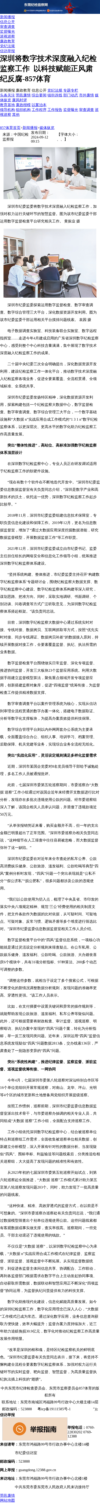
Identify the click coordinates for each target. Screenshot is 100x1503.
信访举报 (7, 51)
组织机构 (23, 110)
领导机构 (7, 110)
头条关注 (7, 95)
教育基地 (7, 105)
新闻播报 (7, 17)
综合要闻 (39, 95)
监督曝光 (7, 31)
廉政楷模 (23, 105)
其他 (16, 115)
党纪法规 (7, 46)
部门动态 (70, 95)
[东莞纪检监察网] (50, 13)
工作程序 (39, 110)
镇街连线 (54, 95)
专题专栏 (70, 90)
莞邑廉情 (23, 95)
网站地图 (84, 1409)
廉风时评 (19, 100)
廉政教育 (7, 41)
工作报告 (54, 110)
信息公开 (7, 22)
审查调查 (7, 27)
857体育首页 (10, 128)
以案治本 (39, 105)
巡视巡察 (7, 36)
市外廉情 (86, 95)
